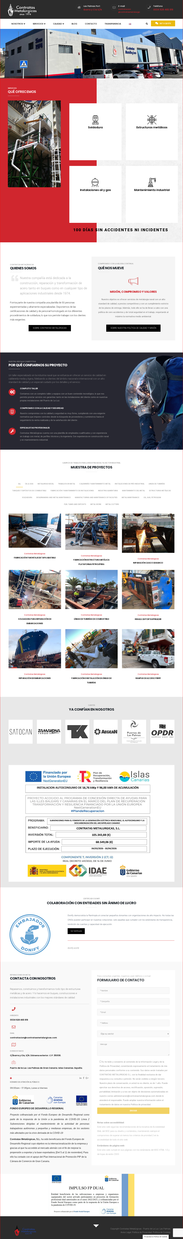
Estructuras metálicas (160, 490)
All (19, 484)
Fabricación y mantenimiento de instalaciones (72, 490)
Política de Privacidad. (142, 1232)
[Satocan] (21, 732)
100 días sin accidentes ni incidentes (120, 230)
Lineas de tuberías (157, 484)
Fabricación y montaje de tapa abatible (35, 557)
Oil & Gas (29, 484)
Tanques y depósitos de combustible (29, 490)
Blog (74, 23)
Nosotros (17, 23)
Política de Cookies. (162, 1232)
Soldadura (27, 497)
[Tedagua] (106, 732)
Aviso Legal (126, 1232)
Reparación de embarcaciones (35, 678)
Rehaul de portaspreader (148, 619)
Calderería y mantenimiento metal (95, 484)
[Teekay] (77, 732)
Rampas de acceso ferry (148, 678)
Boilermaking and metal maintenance (53, 497)
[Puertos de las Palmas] (134, 732)
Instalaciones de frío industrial (129, 484)
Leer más (95, 157)
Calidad (57, 23)
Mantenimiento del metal (133, 490)
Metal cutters (112, 504)
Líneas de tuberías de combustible (91, 619)
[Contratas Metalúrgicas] (42, 1230)
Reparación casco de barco (148, 562)
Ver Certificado (76, 931)
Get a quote (165, 23)
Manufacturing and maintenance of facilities (96, 497)
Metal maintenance (130, 497)
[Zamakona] (49, 732)
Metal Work (95, 504)
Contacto (91, 23)
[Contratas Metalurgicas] (22, 9)
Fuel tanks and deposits (75, 504)
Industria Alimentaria (108, 490)
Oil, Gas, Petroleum (152, 497)
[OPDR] (162, 732)
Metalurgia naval (46, 484)
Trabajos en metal (66, 484)
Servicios (38, 23)
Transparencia (113, 23)
